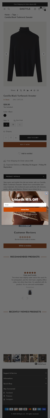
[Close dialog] (46, 193)
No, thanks (25, 218)
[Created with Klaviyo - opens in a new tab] (25, 226)
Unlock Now (25, 210)
